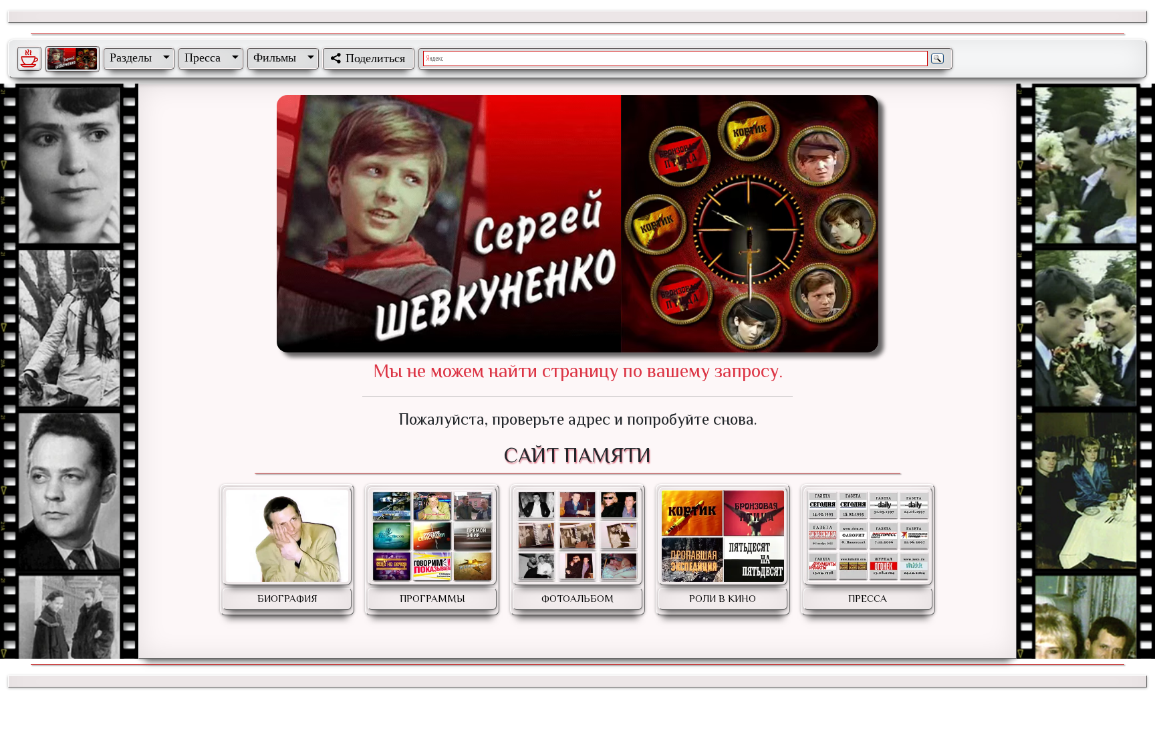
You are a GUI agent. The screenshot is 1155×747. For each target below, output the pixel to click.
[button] (137, 57)
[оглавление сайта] (72, 58)
